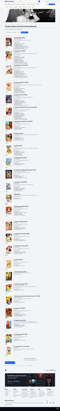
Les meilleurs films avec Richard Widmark (20, 228)
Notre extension (20, 402)
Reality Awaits (49, 393)
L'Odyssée (6, 393)
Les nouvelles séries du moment (17, 396)
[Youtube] (54, 370)
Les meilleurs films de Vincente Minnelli (19, 24)
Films (9, 24)
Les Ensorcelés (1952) (19, 37)
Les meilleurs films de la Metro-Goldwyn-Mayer (21, 46)
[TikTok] (51, 370)
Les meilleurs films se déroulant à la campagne (20, 119)
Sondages (12, 24)
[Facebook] (47, 370)
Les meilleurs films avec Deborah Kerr (19, 163)
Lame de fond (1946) (20, 308)
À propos (6, 402)
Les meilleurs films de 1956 (18, 116)
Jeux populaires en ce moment (25, 397)
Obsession (6, 392)
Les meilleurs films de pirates (18, 154)
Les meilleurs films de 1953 (18, 58)
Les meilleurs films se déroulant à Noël (19, 92)
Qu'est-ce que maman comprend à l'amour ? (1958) (27, 296)
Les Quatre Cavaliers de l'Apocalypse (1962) (25, 170)
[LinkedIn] (52, 370)
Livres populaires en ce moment (34, 397)
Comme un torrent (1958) (21, 94)
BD (39, 389)
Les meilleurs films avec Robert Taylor (19, 314)
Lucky (14, 393)
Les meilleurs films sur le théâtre (18, 61)
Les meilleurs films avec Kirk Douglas (19, 43)
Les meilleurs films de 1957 (18, 117)
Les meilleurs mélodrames (17, 104)
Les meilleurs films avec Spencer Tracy (19, 252)
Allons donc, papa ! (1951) (21, 334)
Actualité (6, 395)
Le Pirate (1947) (18, 145)
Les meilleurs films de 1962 (18, 176)
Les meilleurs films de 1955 (18, 229)
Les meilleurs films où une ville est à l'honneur (20, 77)
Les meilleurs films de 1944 (18, 89)
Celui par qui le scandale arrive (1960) (23, 121)
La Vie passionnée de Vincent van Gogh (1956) (26, 107)
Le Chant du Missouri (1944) (21, 82)
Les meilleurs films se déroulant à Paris (19, 73)
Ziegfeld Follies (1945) (20, 320)
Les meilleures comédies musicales (19, 60)
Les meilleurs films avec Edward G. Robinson (20, 212)
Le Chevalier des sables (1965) (22, 233)
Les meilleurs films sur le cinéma (18, 45)
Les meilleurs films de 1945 (18, 90)
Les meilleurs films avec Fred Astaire (19, 325)
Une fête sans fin (41, 392)
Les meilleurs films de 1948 (18, 153)
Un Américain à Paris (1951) (21, 65)
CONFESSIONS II (50, 392)
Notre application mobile (13, 402)
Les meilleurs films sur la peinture (18, 114)
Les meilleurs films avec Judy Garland (19, 88)
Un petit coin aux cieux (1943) (22, 346)
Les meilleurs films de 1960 (18, 128)
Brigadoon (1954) (19, 133)
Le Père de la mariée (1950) (21, 245)
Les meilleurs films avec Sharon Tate (19, 239)
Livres (31, 389)
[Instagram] (49, 370)
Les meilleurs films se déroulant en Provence (20, 118)
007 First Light (24, 392)
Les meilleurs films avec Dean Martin (19, 101)
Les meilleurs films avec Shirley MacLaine (20, 102)
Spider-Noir (15, 392)
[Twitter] (45, 370)
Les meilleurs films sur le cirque (18, 155)
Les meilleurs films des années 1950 (19, 48)
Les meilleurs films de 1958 (18, 103)
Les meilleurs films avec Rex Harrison (19, 302)
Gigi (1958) (17, 194)
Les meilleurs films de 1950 (18, 253)
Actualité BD (41, 396)
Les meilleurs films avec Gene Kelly (19, 71)
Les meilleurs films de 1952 (18, 44)
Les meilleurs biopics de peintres (18, 113)
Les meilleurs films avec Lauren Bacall (19, 227)
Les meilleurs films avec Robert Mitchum (19, 127)
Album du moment (50, 395)
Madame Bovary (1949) (20, 271)
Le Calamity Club (33, 392)
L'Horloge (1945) (19, 259)
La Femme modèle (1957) (21, 182)
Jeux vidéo (24, 389)
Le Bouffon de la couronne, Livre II (33, 394)
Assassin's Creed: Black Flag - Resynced (26, 394)
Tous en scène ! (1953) (20, 51)
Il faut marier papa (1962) (21, 284)
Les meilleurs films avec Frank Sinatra (19, 100)
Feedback (30, 365)
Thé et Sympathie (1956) (21, 157)
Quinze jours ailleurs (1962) (21, 206)
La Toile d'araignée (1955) (21, 221)
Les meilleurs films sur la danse (18, 59)
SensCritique (6, 24)
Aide (24, 402)
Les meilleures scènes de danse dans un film (20, 62)
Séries (14, 389)
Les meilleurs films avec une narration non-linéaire (21, 47)
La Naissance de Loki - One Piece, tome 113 (42, 394)
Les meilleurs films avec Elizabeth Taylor (20, 240)
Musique (49, 389)
